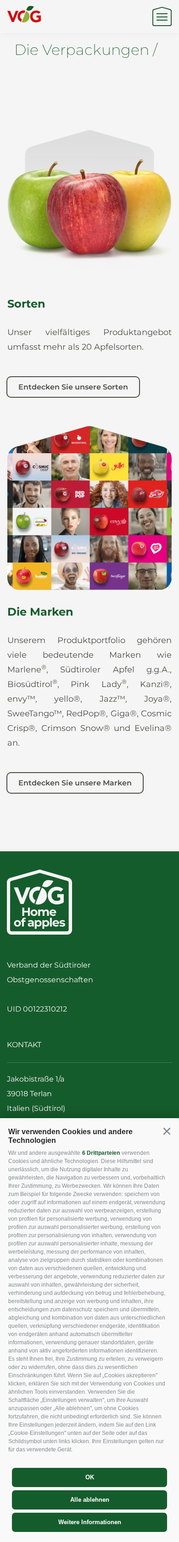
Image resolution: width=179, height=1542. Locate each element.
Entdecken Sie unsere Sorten (73, 387)
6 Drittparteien (101, 1153)
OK (89, 1477)
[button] (166, 1131)
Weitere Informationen (89, 1522)
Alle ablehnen (89, 1499)
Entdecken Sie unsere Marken (75, 783)
